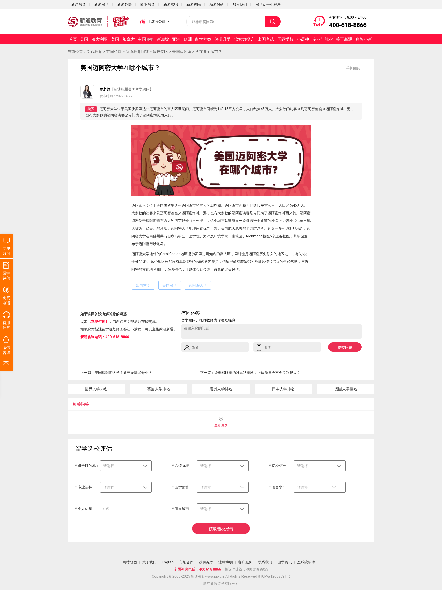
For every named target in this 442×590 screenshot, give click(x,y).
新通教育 (94, 51)
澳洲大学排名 (221, 389)
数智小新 (364, 39)
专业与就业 (322, 39)
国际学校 (285, 39)
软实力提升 (244, 39)
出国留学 (143, 285)
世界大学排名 (96, 389)
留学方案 (203, 39)
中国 (145, 39)
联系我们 (265, 562)
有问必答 (113, 51)
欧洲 (188, 39)
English (168, 562)
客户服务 (245, 562)
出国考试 (266, 39)
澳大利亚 (100, 39)
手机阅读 (353, 68)
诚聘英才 (206, 562)
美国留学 (169, 285)
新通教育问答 (137, 51)
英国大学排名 (158, 389)
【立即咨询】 (98, 321)
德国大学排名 (345, 389)
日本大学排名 (283, 389)
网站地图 (130, 562)
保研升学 (222, 39)
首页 (73, 39)
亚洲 (176, 39)
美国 (115, 39)
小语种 (303, 39)
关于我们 (149, 562)
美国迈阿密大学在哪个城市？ (197, 51)
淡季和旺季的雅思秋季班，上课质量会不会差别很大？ (257, 373)
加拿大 (129, 39)
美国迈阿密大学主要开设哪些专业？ (123, 373)
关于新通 (344, 39)
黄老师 (105, 89)
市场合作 (186, 562)
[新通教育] (98, 22)
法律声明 (225, 562)
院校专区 (160, 51)
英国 (84, 39)
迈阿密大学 (198, 285)
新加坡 (163, 39)
